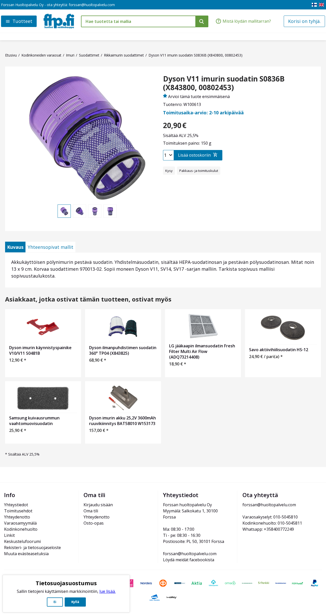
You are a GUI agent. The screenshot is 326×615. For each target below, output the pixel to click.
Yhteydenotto (17, 517)
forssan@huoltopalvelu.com (92, 4)
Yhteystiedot (16, 505)
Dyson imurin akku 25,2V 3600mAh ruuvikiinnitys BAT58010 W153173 (122, 420)
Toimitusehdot (18, 511)
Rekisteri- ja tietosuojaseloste (32, 547)
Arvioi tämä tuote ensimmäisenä (199, 96)
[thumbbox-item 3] (94, 211)
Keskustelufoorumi (22, 541)
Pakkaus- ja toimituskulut (198, 170)
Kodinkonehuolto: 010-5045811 (272, 523)
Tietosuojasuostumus (66, 583)
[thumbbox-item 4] (110, 211)
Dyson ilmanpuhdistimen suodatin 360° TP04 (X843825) (122, 350)
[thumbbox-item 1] (64, 211)
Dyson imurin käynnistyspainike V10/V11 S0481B (40, 350)
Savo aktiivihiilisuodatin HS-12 (278, 349)
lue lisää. (107, 591)
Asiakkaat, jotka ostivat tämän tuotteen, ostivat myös (88, 299)
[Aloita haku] (201, 21)
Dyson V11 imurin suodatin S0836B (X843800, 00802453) (223, 83)
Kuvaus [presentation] (15, 247)
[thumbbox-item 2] (79, 211)
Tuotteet (22, 21)
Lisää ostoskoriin (194, 155)
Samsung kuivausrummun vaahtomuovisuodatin (34, 420)
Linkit (9, 535)
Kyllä (75, 601)
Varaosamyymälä (20, 523)
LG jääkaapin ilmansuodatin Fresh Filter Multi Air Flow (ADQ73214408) (202, 351)
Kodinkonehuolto (20, 529)
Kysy (169, 170)
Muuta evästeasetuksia (26, 553)
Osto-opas (94, 523)
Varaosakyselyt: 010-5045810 (270, 517)
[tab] (15, 247)
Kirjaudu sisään (98, 505)
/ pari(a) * (266, 356)
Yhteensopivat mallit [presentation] (50, 247)
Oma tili (91, 511)
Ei (54, 601)
